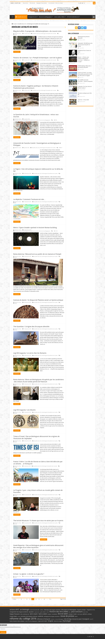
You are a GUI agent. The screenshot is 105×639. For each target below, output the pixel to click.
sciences (53, 619)
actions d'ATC (14, 610)
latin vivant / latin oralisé (38, 614)
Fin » (50, 599)
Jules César (85, 611)
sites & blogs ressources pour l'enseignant (76, 619)
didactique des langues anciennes (52, 609)
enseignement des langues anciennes (19, 611)
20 (44, 599)
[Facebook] (81, 3)
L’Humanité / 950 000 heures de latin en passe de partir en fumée (85, 45)
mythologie (79, 614)
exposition (31, 611)
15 (26, 599)
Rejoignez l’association (42, 3)
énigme (50, 621)
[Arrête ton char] (52, 9)
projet (19, 616)
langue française (15, 614)
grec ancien (43, 611)
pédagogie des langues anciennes (52, 616)
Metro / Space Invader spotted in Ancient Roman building (35, 228)
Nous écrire (25, 3)
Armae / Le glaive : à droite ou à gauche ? (28, 574)
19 (38, 599)
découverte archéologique (68, 609)
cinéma (41, 609)
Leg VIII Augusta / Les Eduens (24, 410)
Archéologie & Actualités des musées (48, 33)
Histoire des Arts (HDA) (58, 612)
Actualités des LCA (21, 17)
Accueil (14, 23)
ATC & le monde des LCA (73, 17)
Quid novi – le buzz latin (83, 99)
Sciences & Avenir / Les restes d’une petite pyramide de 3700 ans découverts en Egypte (85, 74)
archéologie (24, 609)
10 (21, 599)
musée (75, 614)
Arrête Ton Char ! (17, 33)
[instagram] (84, 3)
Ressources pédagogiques (45, 17)
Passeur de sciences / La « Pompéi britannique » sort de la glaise (37, 58)
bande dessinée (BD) (34, 609)
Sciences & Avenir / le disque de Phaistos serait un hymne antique (38, 300)
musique (70, 614)
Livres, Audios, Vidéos (59, 17)
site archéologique (59, 619)
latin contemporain (24, 614)
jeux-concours (77, 612)
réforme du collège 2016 (23, 618)
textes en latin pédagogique (31, 621)
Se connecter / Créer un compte (55, 3)
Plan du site (32, 3)
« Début (14, 599)
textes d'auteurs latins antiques (17, 621)
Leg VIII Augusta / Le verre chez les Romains (29, 353)
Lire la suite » (17, 51)
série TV (91, 619)
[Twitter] (82, 3)
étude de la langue (58, 621)
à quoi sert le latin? (42, 621)
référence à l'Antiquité (43, 619)
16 (29, 599)
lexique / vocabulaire (52, 614)
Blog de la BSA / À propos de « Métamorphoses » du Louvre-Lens (37, 31)
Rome (76, 616)
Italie (70, 611)
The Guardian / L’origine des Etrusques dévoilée (31, 327)
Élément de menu (12, 16)
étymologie (67, 621)
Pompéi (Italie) (13, 616)
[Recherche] (94, 3)
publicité (40, 616)
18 (35, 599)
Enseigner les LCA (32, 17)
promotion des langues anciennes (29, 616)
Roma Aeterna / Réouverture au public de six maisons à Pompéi (37, 254)
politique (90, 614)
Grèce (47, 611)
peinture (85, 614)
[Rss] (79, 3)
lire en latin (63, 614)
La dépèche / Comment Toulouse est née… (29, 199)
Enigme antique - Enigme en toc (86, 609)
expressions (37, 611)
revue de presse (67, 616)
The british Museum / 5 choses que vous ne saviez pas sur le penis (38, 521)
